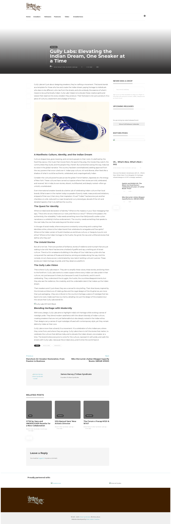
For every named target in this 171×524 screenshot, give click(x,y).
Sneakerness (78, 17)
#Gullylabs (46, 345)
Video (67, 17)
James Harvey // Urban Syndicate (62, 67)
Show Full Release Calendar (129, 124)
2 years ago (74, 67)
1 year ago (71, 426)
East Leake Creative (92, 519)
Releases (47, 17)
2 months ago (43, 429)
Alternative (54, 47)
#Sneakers (57, 345)
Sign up (141, 89)
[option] (39, 416)
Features (57, 17)
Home (28, 17)
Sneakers (36, 17)
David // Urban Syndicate (32, 429)
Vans (30, 415)
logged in (41, 458)
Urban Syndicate (84, 517)
